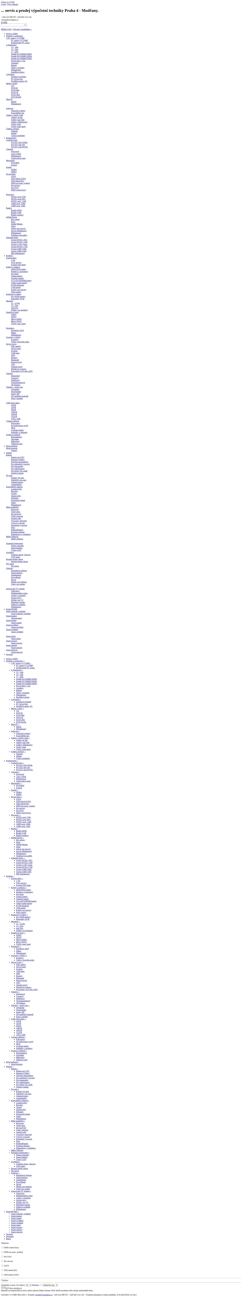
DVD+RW (15, 95)
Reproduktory (16, 437)
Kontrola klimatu (18, 532)
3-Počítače (10, 74)
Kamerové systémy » (19, 915)
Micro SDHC (16, 319)
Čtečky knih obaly (18, 126)
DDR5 (14, 172)
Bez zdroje (15, 219)
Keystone (15, 274)
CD (12, 86)
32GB (13, 407)
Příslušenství (16, 70)
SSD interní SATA (18, 179)
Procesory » (16, 815)
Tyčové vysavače (18, 523)
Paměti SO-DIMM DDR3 (21, 54)
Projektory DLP (17, 330)
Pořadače (14, 498)
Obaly (13, 503)
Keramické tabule (18, 500)
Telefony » (15, 1173)
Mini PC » (15, 724)
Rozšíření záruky (18, 72)
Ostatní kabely (17, 276)
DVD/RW (15, 163)
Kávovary (15, 509)
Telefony (9, 568)
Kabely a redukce (13, 267)
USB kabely (16, 287)
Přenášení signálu (18, 602)
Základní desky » (18, 858)
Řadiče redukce (17, 215)
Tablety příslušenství (19, 122)
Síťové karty (16, 349)
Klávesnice (15, 423)
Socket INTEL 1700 (19, 247)
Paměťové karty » (18, 933)
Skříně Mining (17, 224)
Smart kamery (11, 616)
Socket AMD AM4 (18, 249)
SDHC (14, 315)
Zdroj (13, 226)
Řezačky (14, 491)
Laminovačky (16, 489)
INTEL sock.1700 (18, 197)
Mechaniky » (16, 783)
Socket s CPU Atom (19, 244)
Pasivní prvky (16, 362)
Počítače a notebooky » (15, 661)
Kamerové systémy (13, 294)
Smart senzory (11, 641)
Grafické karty (12, 140)
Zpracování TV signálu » (21, 1191)
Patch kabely (16, 292)
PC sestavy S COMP (19, 40)
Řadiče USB (16, 213)
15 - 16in (14, 49)
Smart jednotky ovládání (15, 611)
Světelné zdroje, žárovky (21, 555)
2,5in (13, 260)
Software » (15, 731)
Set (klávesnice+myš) (19, 426)
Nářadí (14, 133)
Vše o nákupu (12, 4)
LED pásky (15, 557)
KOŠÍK (4, 22)
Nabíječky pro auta (18, 480)
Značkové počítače (18, 77)
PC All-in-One (17, 79)
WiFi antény (16, 346)
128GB (14, 412)
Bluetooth (15, 360)
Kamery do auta (17, 478)
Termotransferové (18, 383)
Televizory (15, 591)
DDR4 (14, 170)
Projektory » (16, 946)
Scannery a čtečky (13, 337)
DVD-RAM (16, 97)
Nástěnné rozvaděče (19, 235)
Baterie (14, 65)
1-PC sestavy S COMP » (21, 663)
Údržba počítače (12, 129)
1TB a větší (15, 419)
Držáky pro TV (17, 600)
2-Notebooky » (17, 670)
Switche (14, 351)
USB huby (15, 353)
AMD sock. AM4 (18, 204)
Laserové (14, 378)
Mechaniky (10, 160)
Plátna (13, 333)
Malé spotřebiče (12, 507)
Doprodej (10, 1236)
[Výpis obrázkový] (14, 1288)
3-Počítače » (16, 699)
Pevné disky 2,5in (18, 61)
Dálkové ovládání (18, 605)
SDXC (14, 317)
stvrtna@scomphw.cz (43, 1295)
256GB (14, 414)
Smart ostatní (11, 620)
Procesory (10, 194)
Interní (13, 102)
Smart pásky (11, 636)
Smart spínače (11, 645)
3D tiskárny (15, 385)
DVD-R (14, 88)
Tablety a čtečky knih (14, 115)
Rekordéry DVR (17, 299)
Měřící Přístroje (12, 537)
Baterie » (14, 1069)
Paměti (8, 167)
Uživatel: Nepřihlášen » (22, 29)
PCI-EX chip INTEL (19, 147)
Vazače (14, 494)
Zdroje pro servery (18, 228)
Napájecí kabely (17, 278)
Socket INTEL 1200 (19, 242)
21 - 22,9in (15, 303)
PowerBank (16, 577)
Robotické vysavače (19, 525)
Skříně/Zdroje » (17, 838)
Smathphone (16, 575)
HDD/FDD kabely (18, 269)
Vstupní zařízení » (18, 1037)
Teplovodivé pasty (18, 158)
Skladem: (35, 1285)
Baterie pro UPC (17, 457)
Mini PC (9, 99)
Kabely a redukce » (19, 888)
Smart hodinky (17, 548)
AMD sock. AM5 (18, 206)
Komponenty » (12, 761)
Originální (15, 389)
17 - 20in (14, 52)
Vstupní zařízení (12, 421)
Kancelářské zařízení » (20, 1100)
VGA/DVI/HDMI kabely (21, 281)
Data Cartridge (17, 398)
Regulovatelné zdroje (14, 559)
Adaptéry (15, 63)
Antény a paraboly (18, 595)
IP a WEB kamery (18, 296)
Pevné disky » (16, 797)
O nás (3, 4)
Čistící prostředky (18, 136)
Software (9, 108)
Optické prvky (17, 367)
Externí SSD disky (18, 265)
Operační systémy (18, 111)
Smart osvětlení (12, 625)
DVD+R (14, 93)
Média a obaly (11, 83)
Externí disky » (17, 878)
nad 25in (14, 308)
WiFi (13, 355)
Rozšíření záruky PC (19, 81)
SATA (13, 176)
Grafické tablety (17, 430)
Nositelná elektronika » (20, 1153)
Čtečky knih (16, 124)
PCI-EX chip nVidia (19, 142)
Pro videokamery (18, 469)
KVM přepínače (17, 285)
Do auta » (15, 1089)
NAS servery (16, 262)
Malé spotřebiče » (18, 1121)
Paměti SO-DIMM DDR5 (21, 59)
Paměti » (14, 790)
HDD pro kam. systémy (20, 183)
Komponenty (11, 138)
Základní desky (12, 238)
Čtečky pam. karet (18, 324)
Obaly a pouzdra (17, 68)
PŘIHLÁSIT (6, 29)
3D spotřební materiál (19, 396)
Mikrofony (15, 441)
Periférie (9, 256)
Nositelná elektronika (14, 543)
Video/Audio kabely (19, 283)
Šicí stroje (10, 564)
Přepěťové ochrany (18, 369)
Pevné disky (11, 174)
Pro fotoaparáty (17, 466)
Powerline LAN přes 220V (22, 371)
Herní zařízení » (12, 1062)
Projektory (10, 328)
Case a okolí (16, 154)
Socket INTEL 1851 (19, 240)
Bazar (8, 1239)
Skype (13, 580)
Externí (14, 165)
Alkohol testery (17, 482)
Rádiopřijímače (17, 530)
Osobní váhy (16, 518)
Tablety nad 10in (17, 120)
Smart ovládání (12, 629)
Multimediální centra (19, 593)
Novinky (9, 654)
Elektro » (9, 1067)
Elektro (9, 453)
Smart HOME (11, 609)
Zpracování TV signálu (15, 589)
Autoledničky (16, 484)
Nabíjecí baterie (17, 473)
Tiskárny (9, 373)
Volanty (14, 450)
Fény (13, 528)
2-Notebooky (11, 45)
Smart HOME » (12, 1212)
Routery (14, 358)
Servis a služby (12, 34)
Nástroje (14, 131)
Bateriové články (18, 460)
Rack (13, 222)
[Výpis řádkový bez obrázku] (5, 1287)
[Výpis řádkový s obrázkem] (2, 1287)
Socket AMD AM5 (18, 251)
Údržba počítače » (18, 752)
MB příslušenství (18, 253)
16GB (13, 405)
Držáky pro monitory (19, 310)
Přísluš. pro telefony (19, 582)
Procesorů (15, 151)
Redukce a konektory (19, 272)
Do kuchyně (16, 514)
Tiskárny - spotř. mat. (14, 387)
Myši (13, 428)
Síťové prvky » (17, 962)
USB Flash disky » (18, 1019)
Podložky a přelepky (19, 432)
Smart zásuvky (12, 650)
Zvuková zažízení (13, 435)
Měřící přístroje (17, 539)
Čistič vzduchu (17, 516)
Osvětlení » (15, 1162)
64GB (13, 410)
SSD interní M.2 (17, 181)
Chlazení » (15, 772)
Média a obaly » (17, 709)
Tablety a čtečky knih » (20, 738)
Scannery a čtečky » (19, 955)
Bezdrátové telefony (19, 571)
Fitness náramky (17, 546)
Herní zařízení (11, 446)
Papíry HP (15, 394)
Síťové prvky (11, 344)
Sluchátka (15, 439)
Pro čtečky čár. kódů (19, 471)
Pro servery (15, 185)
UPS (13, 364)
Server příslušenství (19, 231)
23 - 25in (14, 305)
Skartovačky (16, 496)
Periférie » (10, 876)
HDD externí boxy (18, 190)
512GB (14, 417)
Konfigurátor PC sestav (20, 43)
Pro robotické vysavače (20, 464)
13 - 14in (14, 47)
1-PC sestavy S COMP (15, 38)
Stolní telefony (17, 573)
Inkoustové (15, 376)
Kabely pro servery (18, 290)
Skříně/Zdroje (11, 217)
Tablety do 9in (17, 117)
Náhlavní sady (17, 444)
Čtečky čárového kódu (20, 342)
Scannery (15, 339)
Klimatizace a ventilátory (21, 534)
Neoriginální (16, 392)
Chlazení (9, 149)
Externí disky (11, 258)
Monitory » (15, 922)
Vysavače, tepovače (19, 521)
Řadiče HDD (16, 210)
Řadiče (9, 208)
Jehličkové (15, 380)
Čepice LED (16, 550)
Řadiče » (14, 829)
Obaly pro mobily (18, 584)
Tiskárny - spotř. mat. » (20, 1005)
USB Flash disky (13, 403)
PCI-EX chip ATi (18, 145)
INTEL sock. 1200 (18, 201)
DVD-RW (15, 90)
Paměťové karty (12, 312)
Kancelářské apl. (17, 113)
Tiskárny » (15, 992)
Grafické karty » (17, 763)
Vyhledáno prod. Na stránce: (13, 1285)
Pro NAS (15, 188)
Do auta (9, 475)
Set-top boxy (16, 598)
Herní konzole (11, 448)
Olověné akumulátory (19, 462)
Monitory (9, 301)
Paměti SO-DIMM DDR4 (21, 56)
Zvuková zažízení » (19, 1051)
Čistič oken (15, 512)
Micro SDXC (16, 321)
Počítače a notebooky (14, 36)
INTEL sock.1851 (18, 199)
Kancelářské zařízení (14, 487)
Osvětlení (10, 552)
